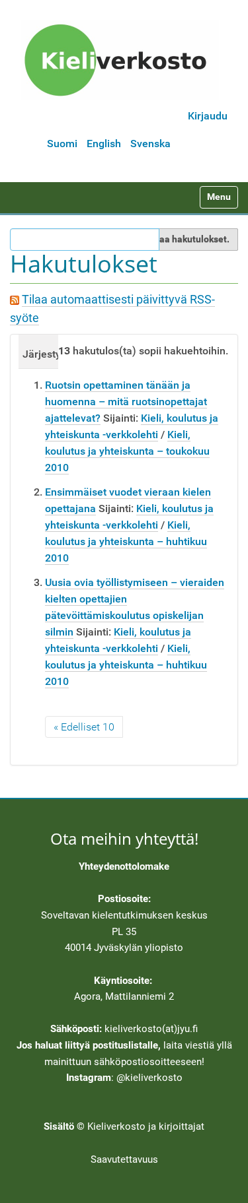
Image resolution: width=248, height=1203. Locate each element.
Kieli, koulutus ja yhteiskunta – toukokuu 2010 (127, 451)
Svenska (150, 143)
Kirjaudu (207, 116)
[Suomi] (120, 60)
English (104, 143)
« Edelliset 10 (84, 727)
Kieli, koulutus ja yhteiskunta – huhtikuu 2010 (126, 541)
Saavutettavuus (124, 1159)
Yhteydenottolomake (124, 866)
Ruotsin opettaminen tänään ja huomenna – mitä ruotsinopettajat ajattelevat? (126, 401)
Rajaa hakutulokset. (187, 239)
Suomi (62, 143)
